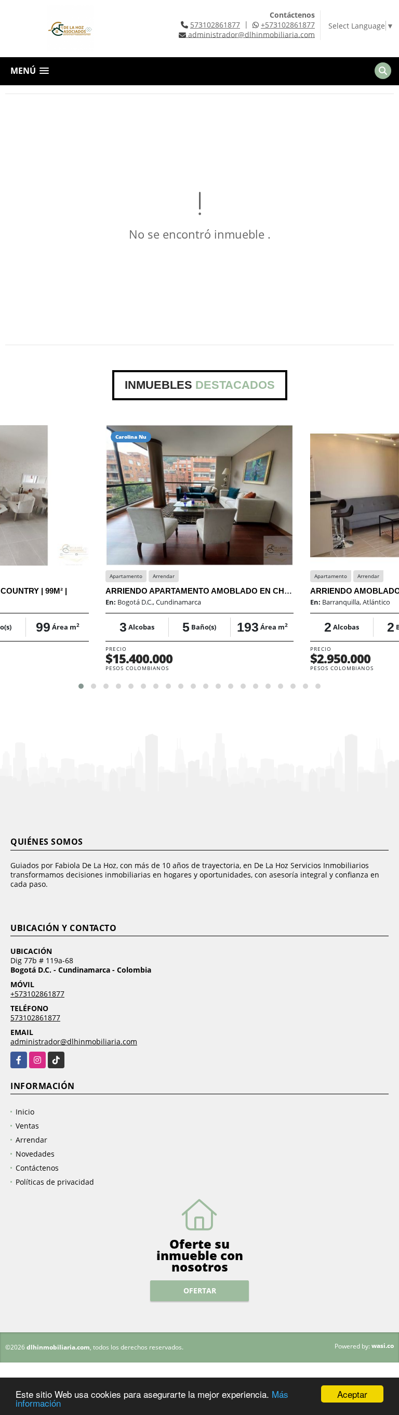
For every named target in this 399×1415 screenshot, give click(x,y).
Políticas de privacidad (55, 1182)
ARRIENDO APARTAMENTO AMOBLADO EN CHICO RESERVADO (227, 590)
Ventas (27, 1126)
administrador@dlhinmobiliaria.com (73, 1041)
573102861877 (215, 25)
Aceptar (352, 1393)
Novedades (35, 1154)
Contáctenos (37, 1168)
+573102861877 (288, 25)
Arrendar (31, 1140)
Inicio (25, 1112)
